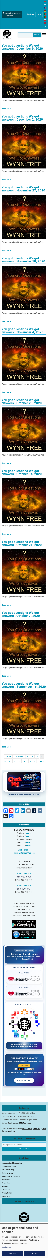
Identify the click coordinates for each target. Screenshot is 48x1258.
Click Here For (24, 850)
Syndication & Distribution (11, 1176)
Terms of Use (6, 1196)
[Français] (45, 7)
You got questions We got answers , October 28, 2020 (22, 401)
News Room (6, 1180)
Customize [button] (6, 1247)
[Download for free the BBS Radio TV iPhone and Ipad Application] (24, 934)
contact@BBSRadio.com (22, 1123)
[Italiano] (45, 14)
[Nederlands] (45, 4)
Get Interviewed (7, 1173)
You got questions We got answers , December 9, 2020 (22, 47)
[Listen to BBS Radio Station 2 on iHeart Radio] (24, 993)
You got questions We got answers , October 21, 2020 (22, 543)
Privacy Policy (7, 1193)
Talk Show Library (8, 1170)
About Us (5, 1186)
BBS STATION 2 (24, 886)
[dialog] (24, 1241)
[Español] (45, 23)
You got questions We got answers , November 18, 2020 (23, 259)
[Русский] (45, 20)
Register (30, 14)
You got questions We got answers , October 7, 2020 (21, 614)
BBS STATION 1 (24, 873)
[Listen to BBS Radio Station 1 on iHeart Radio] (24, 978)
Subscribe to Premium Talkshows (13, 14)
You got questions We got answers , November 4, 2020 (22, 330)
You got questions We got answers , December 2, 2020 (22, 118)
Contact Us (6, 1190)
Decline (12, 1253)
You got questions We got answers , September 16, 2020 (24, 685)
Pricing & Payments (9, 1166)
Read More (6, 109)
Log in (39, 14)
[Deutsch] (45, 11)
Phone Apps (6, 1183)
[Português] (45, 17)
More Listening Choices (24, 853)
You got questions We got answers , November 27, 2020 (23, 188)
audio (28, 833)
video (28, 842)
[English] (45, 1)
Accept (35, 1253)
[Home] (7, 34)
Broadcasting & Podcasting (12, 1163)
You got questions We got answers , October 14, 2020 (22, 472)
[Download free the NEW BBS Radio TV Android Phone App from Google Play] (24, 923)
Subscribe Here (24, 1080)
